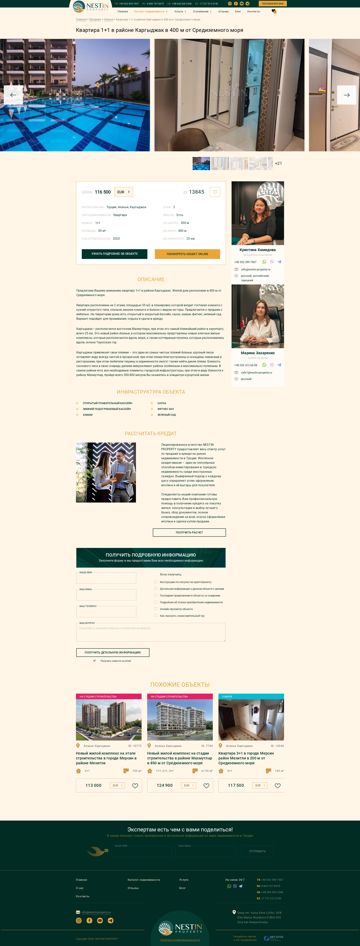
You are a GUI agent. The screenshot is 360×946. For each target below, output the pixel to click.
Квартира (120, 215)
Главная (123, 11)
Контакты (253, 11)
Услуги (178, 11)
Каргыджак (138, 207)
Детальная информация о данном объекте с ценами (192, 588)
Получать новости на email (115, 660)
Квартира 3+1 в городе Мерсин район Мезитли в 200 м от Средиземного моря (246, 758)
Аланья (108, 19)
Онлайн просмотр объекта (176, 609)
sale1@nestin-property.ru (256, 372)
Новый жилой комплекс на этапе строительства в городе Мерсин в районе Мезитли (106, 758)
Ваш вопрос (87, 623)
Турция (111, 207)
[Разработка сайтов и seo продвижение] (273, 940)
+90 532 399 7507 (245, 262)
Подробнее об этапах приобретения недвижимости (191, 602)
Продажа (95, 19)
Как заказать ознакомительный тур (182, 615)
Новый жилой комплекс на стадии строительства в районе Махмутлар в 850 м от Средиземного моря (179, 758)
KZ (206, 3)
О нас (79, 888)
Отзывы (223, 11)
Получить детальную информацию (113, 652)
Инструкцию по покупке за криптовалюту (186, 582)
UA (179, 3)
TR (127, 3)
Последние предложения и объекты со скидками (190, 595)
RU (153, 3)
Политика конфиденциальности (180, 939)
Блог (238, 11)
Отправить (257, 851)
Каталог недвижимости (149, 11)
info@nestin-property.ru (255, 269)
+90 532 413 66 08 (245, 365)
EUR (120, 192)
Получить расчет (189, 532)
